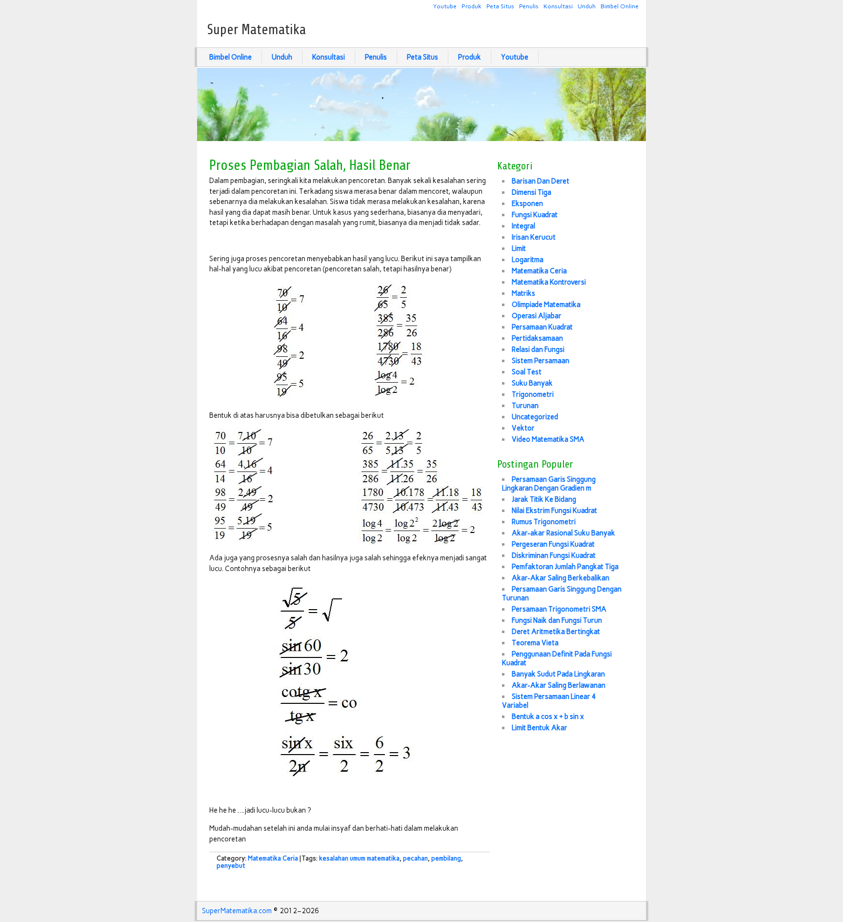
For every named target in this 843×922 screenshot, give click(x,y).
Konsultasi (558, 6)
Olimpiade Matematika (546, 304)
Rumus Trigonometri (544, 521)
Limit (519, 248)
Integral (523, 226)
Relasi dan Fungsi (538, 349)
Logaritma (527, 259)
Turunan (525, 405)
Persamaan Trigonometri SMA (559, 609)
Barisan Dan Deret (540, 181)
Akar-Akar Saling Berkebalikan (560, 578)
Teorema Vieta (535, 642)
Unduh (587, 6)
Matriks (523, 293)
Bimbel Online (620, 6)
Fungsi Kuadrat (535, 214)
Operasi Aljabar (537, 315)
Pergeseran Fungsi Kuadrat (553, 544)
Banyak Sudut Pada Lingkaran (558, 674)
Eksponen (527, 203)
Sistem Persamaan (540, 360)
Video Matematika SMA (548, 439)
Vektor (523, 428)
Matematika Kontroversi (549, 282)
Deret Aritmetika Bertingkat (556, 631)
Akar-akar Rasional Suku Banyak (563, 533)
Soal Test (527, 372)
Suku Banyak (532, 383)
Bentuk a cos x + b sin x (548, 716)
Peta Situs (500, 6)
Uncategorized (535, 416)
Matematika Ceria (273, 858)
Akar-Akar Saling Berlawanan (558, 685)
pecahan (415, 858)
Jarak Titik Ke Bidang (544, 499)
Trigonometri (533, 394)
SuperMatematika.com (237, 910)
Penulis (529, 6)
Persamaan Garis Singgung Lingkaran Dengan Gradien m (549, 483)
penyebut (231, 865)
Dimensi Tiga (531, 192)
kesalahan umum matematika (359, 858)
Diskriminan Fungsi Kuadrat (554, 555)
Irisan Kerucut (534, 237)
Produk (472, 6)
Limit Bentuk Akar (539, 727)
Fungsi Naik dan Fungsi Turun (557, 620)
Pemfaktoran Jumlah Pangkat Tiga (565, 566)
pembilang (446, 858)
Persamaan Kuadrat (542, 327)
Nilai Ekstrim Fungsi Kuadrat (554, 510)
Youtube (445, 6)
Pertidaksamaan (537, 338)
